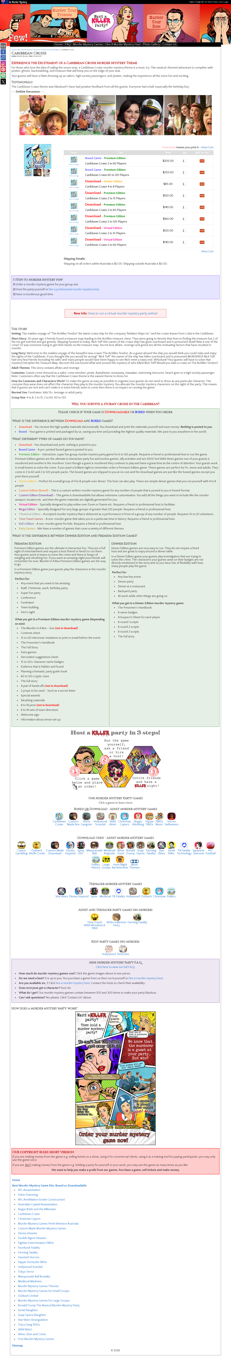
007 (81, 853)
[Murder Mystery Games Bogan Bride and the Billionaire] (138, 816)
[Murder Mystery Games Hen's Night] (120, 859)
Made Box (73, 824)
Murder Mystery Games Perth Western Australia (48, 1223)
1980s (159, 821)
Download (54, 853)
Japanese (198, 850)
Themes (134, 867)
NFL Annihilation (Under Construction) (41, 1199)
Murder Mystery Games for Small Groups (43, 1291)
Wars (161, 853)
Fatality (151, 853)
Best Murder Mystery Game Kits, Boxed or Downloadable (38, 50)
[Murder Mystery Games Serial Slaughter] (171, 845)
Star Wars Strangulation (33, 1320)
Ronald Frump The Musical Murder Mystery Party (49, 1305)
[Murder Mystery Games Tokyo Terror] (198, 845)
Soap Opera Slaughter (32, 1315)
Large (106, 864)
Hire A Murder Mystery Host (122, 44)
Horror (171, 821)
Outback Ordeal (28, 1295)
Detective (123, 954)
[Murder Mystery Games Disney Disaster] (70, 845)
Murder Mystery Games (88, 44)
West (112, 824)
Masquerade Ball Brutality (34, 1276)
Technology (184, 853)
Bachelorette (120, 867)
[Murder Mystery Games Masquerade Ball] (94, 845)
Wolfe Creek (37, 853)
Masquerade (94, 850)
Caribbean (59, 821)
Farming (151, 850)
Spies (81, 850)
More (134, 864)
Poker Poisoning (28, 1195)
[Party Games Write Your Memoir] (116, 917)
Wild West (25, 1329)
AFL (210, 850)
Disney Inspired (79, 896)
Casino (21, 850)
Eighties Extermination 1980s (36, 1243)
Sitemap (17, 1345)
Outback (36, 850)
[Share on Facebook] (3, 58)
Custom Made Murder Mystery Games (42, 1228)
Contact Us (169, 44)
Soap (140, 850)
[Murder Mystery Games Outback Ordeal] (36, 845)
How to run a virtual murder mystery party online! (122, 313)
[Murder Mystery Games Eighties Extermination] (159, 816)
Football (211, 853)
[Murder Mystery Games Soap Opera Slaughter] (140, 845)
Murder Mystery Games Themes (38, 1286)
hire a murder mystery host (146, 978)
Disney (70, 850)
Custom (73, 821)
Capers (124, 824)
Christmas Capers (29, 1219)
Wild (113, 821)
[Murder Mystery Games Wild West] (112, 816)
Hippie (149, 821)
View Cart (217, 2)
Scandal (100, 824)
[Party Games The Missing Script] (109, 948)
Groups (106, 867)
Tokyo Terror (26, 1271)
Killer (171, 853)
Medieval (109, 850)
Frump (130, 853)
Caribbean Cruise (29, 1214)
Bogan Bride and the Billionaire (37, 1209)
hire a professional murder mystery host (74, 289)
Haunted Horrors (28, 1257)
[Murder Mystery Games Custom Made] (73, 816)
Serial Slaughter (28, 1310)
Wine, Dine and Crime (32, 1334)
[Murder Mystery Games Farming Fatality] (151, 845)
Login (226, 2)
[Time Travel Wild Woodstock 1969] (94, 917)
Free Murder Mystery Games (36, 1339)
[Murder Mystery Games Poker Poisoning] (21, 845)
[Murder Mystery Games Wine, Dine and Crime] (120, 845)
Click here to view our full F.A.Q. (115, 967)
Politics (95, 864)
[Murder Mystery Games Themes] (134, 861)
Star (161, 850)
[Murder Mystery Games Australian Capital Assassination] (96, 859)
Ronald (130, 850)
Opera (140, 853)
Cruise (59, 824)
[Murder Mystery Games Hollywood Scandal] (100, 816)
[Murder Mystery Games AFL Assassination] (210, 845)
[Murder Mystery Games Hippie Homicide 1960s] (149, 816)
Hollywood (100, 821)
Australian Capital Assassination (37, 1204)
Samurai (198, 853)
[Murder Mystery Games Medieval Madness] (109, 845)
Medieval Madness (30, 1281)
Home (58, 44)
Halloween (171, 824)
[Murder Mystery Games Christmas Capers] (124, 816)
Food (121, 853)
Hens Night (120, 864)
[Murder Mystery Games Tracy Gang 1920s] (86, 816)
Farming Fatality (137, 922)
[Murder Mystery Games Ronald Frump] (130, 845)
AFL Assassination (29, 1190)
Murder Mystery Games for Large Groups (44, 1300)
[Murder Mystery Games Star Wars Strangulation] (161, 845)
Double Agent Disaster (32, 1238)
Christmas (124, 821)
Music (159, 824)
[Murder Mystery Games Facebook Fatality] (184, 845)
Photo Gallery (151, 44)
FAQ (67, 44)
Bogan (138, 821)
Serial (171, 850)
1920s (86, 821)
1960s (149, 824)
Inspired (70, 853)
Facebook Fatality (29, 1247)
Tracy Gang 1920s (29, 1324)
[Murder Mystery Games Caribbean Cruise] (59, 816)
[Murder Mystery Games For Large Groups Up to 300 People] (106, 859)
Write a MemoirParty (116, 924)
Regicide (109, 853)
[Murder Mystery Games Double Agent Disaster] (81, 845)
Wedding (138, 824)
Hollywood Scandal (30, 1267)
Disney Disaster (27, 1233)
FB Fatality (184, 850)
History (95, 867)
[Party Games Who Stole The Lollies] (123, 948)
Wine (120, 850)
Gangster (86, 824)
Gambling (22, 853)
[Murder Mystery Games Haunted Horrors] (171, 816)
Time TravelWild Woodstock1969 (94, 925)
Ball (94, 853)
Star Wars (61, 896)
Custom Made (55, 850)
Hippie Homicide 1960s (32, 1262)
